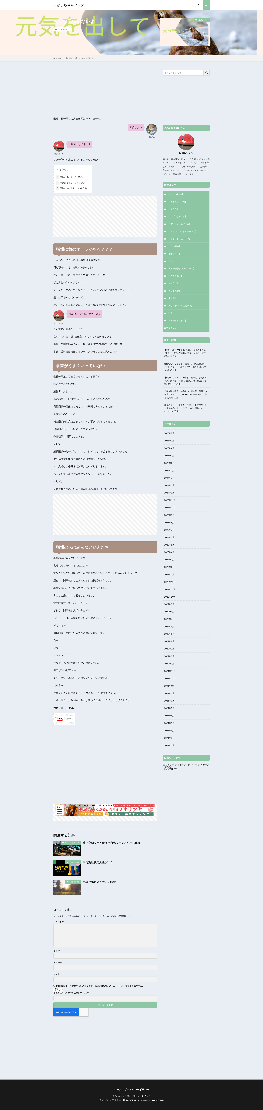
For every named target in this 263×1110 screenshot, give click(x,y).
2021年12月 (170, 671)
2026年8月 (169, 433)
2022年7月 (169, 619)
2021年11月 (170, 678)
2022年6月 (169, 626)
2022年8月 (169, 611)
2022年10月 (170, 597)
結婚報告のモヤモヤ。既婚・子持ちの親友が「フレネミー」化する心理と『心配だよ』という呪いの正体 (185, 366)
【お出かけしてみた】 (176, 201)
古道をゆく (171, 328)
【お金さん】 (172, 209)
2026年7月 (169, 440)
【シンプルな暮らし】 (71, 842)
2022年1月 (169, 663)
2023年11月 (170, 507)
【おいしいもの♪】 (175, 194)
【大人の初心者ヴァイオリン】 (180, 268)
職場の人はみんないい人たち (72, 188)
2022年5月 (169, 634)
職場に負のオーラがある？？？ (73, 177)
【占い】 (170, 261)
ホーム (117, 1089)
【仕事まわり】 (63, 29)
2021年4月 (169, 730)
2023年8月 (169, 522)
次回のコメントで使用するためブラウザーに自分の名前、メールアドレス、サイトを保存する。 (100, 986)
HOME (58, 58)
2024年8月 (169, 478)
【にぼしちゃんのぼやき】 (178, 224)
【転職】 (170, 313)
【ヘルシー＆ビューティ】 (178, 239)
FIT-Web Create (130, 1100)
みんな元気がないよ (90, 58)
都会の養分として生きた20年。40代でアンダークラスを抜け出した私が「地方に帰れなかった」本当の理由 (186, 408)
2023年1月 (169, 574)
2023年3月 (169, 559)
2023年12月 (170, 500)
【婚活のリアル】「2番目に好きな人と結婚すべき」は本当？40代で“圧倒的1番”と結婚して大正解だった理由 (185, 380)
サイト (56, 974)
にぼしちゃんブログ (68, 4)
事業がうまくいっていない (71, 182)
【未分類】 (171, 298)
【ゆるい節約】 (173, 246)
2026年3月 (169, 455)
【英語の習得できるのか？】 (179, 305)
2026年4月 (169, 448)
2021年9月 (169, 693)
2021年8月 (169, 700)
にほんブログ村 (170, 769)
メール (57, 962)
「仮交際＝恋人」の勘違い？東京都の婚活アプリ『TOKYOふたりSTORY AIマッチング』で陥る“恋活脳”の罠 (185, 394)
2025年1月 (169, 470)
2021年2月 (169, 745)
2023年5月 (169, 544)
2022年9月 (169, 604)
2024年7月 (169, 485)
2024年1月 (169, 492)
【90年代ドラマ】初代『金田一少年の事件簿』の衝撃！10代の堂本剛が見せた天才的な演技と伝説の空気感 (186, 353)
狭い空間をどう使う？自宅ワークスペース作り (111, 842)
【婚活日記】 (172, 283)
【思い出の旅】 (173, 291)
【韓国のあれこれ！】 (176, 320)
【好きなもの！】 (174, 276)
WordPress (157, 1100)
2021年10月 (170, 686)
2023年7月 (169, 530)
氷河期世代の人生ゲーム (98, 862)
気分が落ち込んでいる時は (99, 881)
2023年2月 (169, 567)
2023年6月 (169, 537)
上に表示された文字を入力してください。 (72, 993)
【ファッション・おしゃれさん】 (181, 231)
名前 (56, 951)
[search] (207, 73)
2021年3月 (169, 738)
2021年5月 (169, 723)
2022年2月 (169, 656)
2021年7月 (169, 708)
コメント (58, 922)
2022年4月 (169, 641)
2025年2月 (169, 463)
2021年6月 (169, 715)
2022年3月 (169, 648)
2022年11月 (170, 589)
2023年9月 (169, 515)
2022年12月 (170, 582)
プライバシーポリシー (137, 1089)
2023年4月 (169, 552)
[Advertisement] (105, 89)
